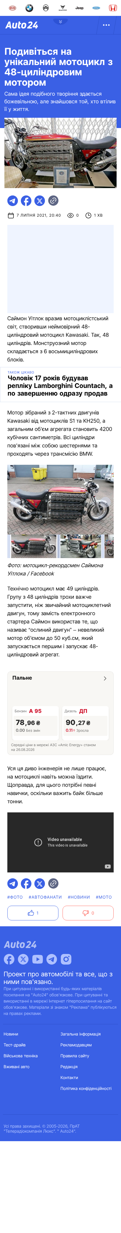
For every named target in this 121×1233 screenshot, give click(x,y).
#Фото (15, 897)
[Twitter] (23, 959)
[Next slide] (105, 502)
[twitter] (39, 200)
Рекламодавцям (76, 1045)
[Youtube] (37, 959)
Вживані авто (17, 1066)
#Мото (104, 897)
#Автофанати (45, 897)
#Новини (79, 897)
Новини (11, 1034)
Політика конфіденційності (86, 1088)
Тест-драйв (15, 1045)
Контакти (69, 1077)
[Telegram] (51, 959)
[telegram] (12, 200)
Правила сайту (74, 1055)
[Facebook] (9, 959)
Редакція (69, 1066)
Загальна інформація (80, 1034)
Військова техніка (21, 1055)
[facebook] (26, 200)
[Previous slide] (15, 502)
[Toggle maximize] (105, 473)
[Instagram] (66, 959)
